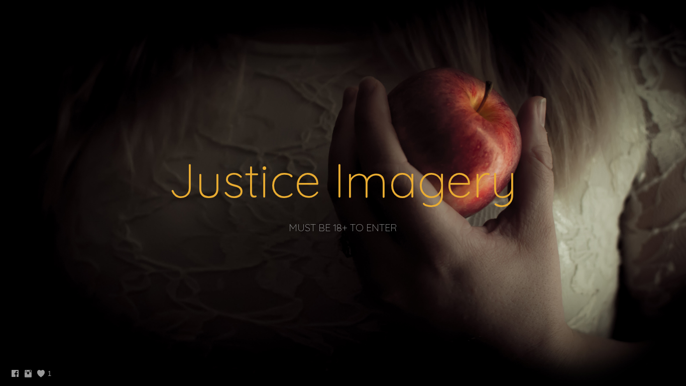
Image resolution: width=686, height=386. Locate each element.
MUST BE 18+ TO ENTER (343, 227)
